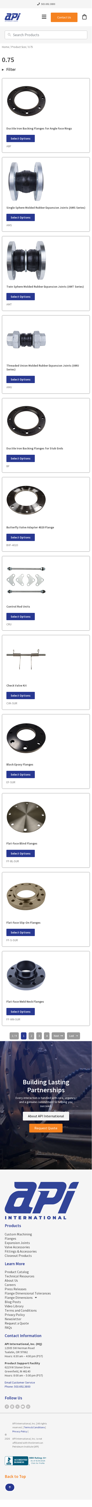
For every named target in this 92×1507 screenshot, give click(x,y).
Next (56, 1036)
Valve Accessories (17, 1247)
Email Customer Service (20, 1382)
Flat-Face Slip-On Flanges (23, 922)
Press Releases (15, 1289)
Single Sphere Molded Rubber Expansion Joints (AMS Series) (45, 208)
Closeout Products (18, 1255)
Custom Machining (18, 1234)
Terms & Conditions (34, 1427)
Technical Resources (19, 1276)
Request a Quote (17, 1323)
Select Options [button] (21, 138)
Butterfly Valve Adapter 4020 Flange (30, 527)
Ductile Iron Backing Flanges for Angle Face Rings (39, 128)
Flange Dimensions (19, 1297)
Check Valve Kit (16, 685)
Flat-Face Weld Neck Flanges (25, 1001)
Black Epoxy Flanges (19, 764)
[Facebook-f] (7, 1406)
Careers (10, 1285)
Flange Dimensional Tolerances (28, 1293)
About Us (11, 1280)
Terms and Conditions (21, 1310)
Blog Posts (13, 1302)
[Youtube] (23, 1406)
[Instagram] (28, 1406)
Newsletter (13, 1319)
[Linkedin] (12, 1406)
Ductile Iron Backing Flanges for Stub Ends (34, 448)
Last (71, 1036)
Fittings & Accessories (21, 1251)
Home (5, 47)
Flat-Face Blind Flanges (21, 843)
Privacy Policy (15, 1314)
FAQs (8, 1327)
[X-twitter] (17, 1406)
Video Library (14, 1306)
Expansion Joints (17, 1243)
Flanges (10, 1238)
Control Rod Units (18, 606)
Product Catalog (17, 1272)
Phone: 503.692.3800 (17, 1386)
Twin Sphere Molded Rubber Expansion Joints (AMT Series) (45, 286)
